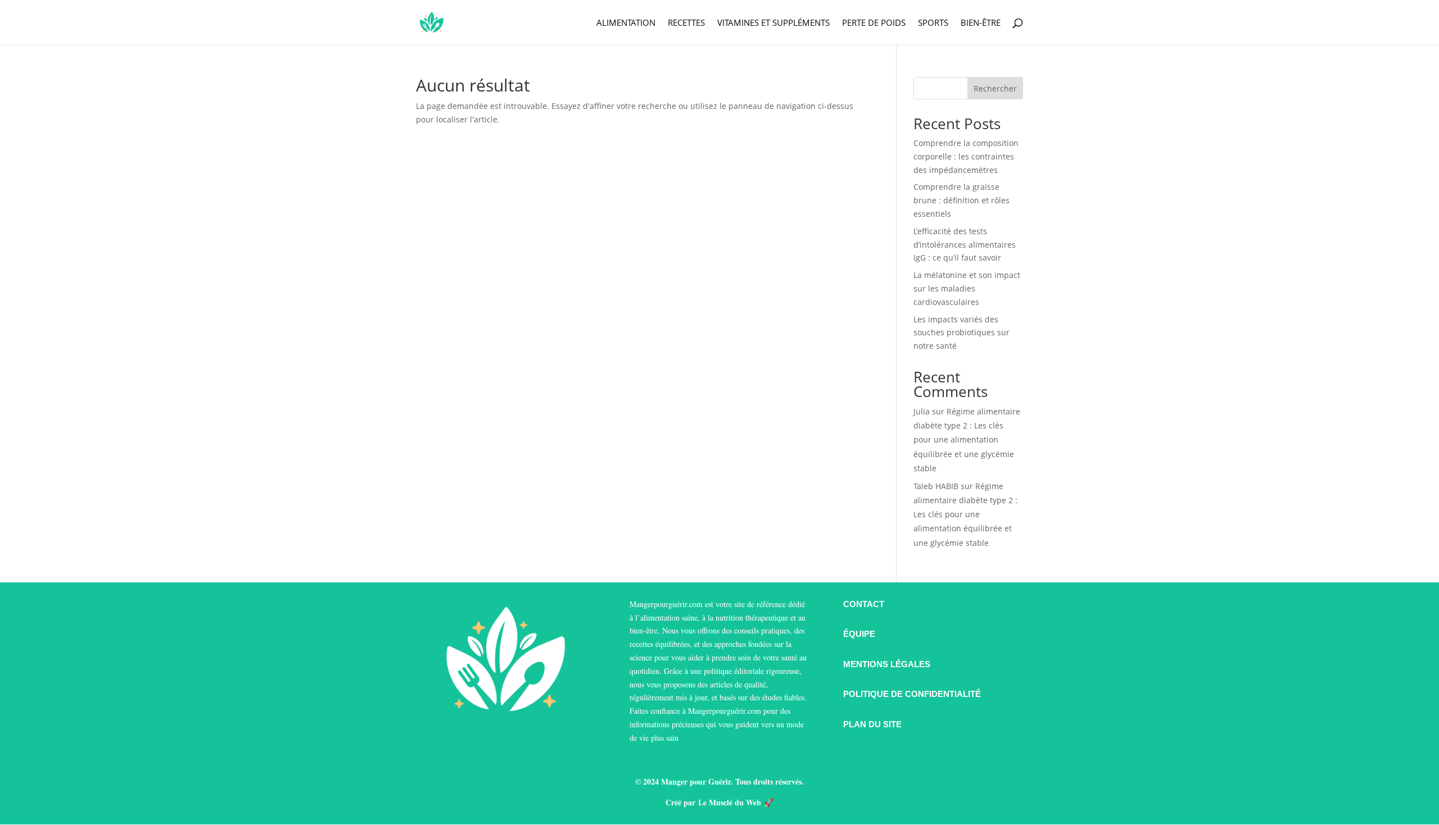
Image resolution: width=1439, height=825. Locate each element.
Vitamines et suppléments (773, 23)
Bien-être (981, 23)
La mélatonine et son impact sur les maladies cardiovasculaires (966, 288)
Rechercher (995, 88)
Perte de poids (874, 23)
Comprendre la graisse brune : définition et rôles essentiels (961, 200)
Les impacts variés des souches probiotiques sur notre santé (961, 333)
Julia (921, 411)
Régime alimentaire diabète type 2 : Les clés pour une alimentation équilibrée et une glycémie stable (966, 439)
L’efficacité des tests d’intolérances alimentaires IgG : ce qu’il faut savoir (964, 244)
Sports (933, 23)
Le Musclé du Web (729, 802)
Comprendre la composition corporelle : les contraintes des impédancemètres (966, 156)
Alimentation (625, 23)
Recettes (686, 23)
